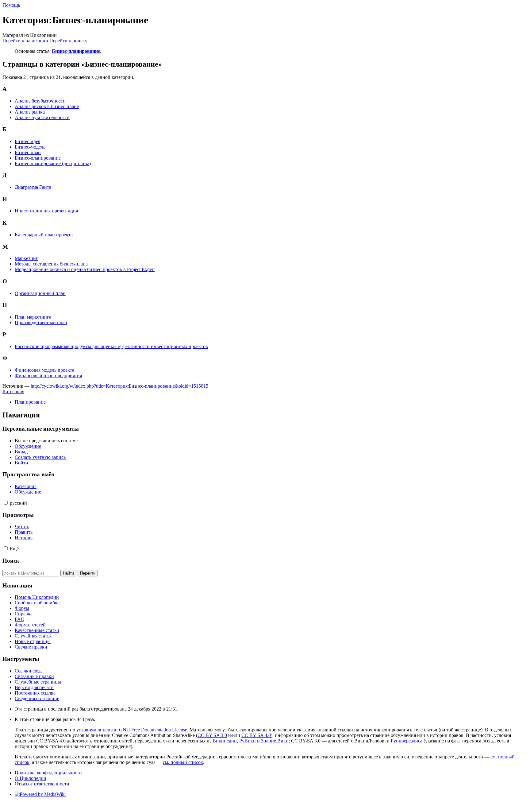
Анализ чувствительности (42, 117)
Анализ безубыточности (40, 100)
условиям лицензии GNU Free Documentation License (131, 729)
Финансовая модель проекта (44, 370)
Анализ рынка (30, 111)
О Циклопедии (30, 778)
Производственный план (41, 322)
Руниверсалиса (406, 740)
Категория (13, 391)
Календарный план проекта (44, 234)
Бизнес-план (28, 152)
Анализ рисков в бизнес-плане (47, 106)
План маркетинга (33, 317)
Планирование (30, 402)
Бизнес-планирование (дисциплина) (53, 163)
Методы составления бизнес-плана (51, 263)
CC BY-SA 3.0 (212, 735)
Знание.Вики (275, 740)
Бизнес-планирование (76, 51)
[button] (6, 503)
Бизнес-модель (30, 146)
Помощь (11, 5)
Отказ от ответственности (42, 783)
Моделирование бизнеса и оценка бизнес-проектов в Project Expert (85, 269)
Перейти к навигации (25, 40)
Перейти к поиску (68, 40)
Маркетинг (26, 258)
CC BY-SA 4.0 (256, 735)
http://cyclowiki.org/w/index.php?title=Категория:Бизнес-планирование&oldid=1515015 (119, 386)
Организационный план (40, 293)
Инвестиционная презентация (46, 210)
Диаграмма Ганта (33, 187)
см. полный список (183, 762)
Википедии (225, 740)
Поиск (10, 560)
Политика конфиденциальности (48, 772)
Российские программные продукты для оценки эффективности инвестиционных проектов (111, 346)
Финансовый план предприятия (48, 375)
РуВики (247, 740)
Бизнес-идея (27, 141)
